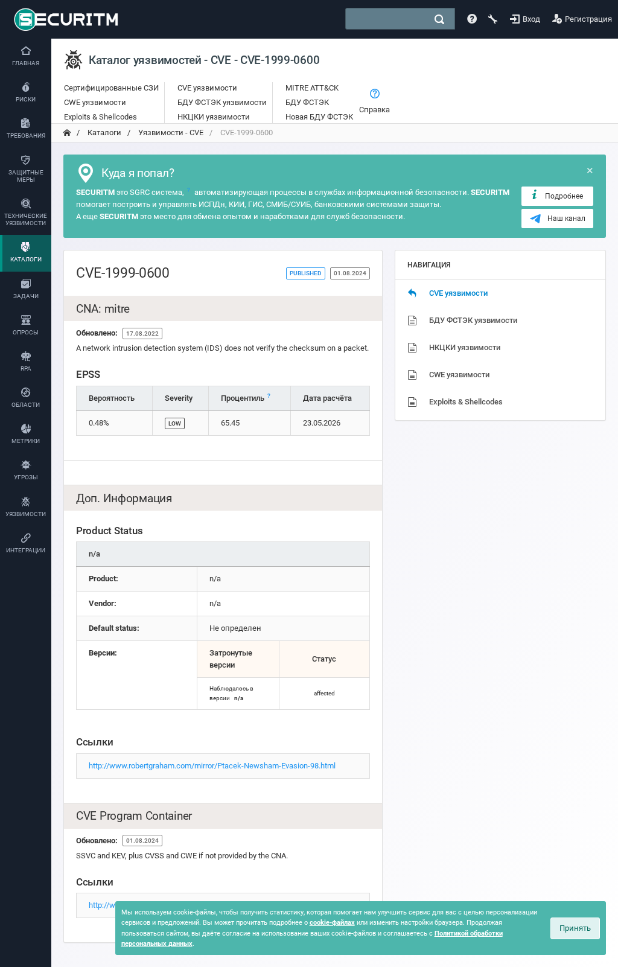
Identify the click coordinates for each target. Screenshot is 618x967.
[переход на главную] (67, 133)
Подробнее (564, 196)
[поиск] (439, 19)
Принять (575, 928)
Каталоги (103, 132)
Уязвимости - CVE (169, 132)
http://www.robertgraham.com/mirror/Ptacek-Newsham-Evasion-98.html (212, 765)
